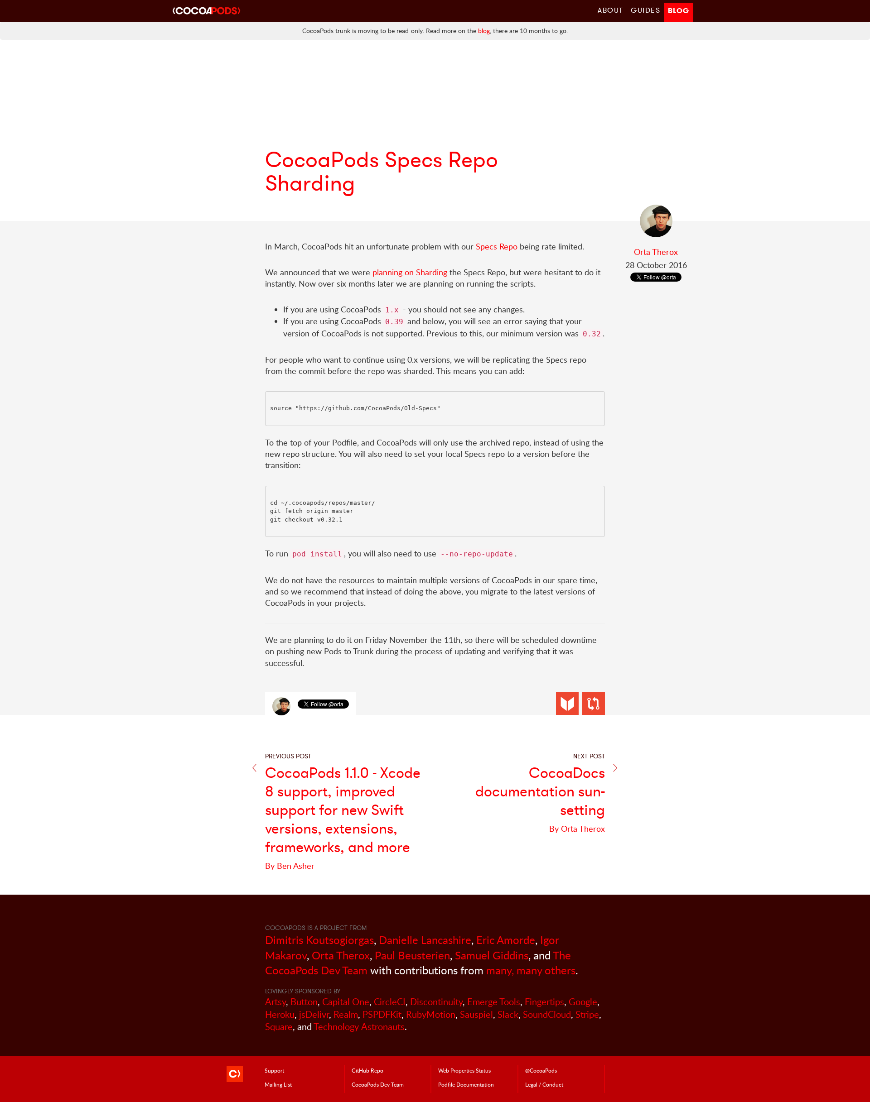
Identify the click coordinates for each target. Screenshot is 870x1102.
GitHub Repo (367, 1070)
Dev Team (378, 1084)
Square (279, 1027)
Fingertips (544, 1002)
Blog (679, 10)
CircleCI (390, 1002)
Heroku (280, 1014)
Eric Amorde (505, 939)
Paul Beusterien (412, 955)
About (611, 9)
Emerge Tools (493, 1002)
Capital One (345, 1002)
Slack (508, 1014)
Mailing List (278, 1084)
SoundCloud (547, 1014)
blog (484, 30)
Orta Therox (656, 251)
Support (274, 1070)
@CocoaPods (541, 1070)
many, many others (530, 970)
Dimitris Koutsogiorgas (319, 939)
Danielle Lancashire (425, 939)
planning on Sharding (409, 272)
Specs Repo (496, 246)
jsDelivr (314, 1014)
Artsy (275, 1002)
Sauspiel (476, 1014)
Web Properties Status (464, 1070)
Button (304, 1002)
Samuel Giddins (491, 955)
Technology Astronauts (359, 1027)
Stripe (587, 1014)
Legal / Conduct (544, 1084)
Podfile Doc (466, 1084)
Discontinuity (436, 1002)
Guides (646, 9)
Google (583, 1002)
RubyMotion (430, 1014)
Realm (346, 1014)
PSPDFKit (381, 1014)
